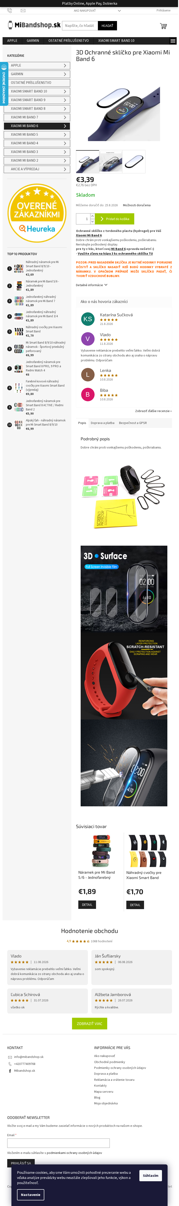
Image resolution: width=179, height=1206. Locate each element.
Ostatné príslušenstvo (31, 82)
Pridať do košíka (117, 219)
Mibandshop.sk (24, 1070)
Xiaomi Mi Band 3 (24, 151)
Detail (87, 905)
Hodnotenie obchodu (89, 930)
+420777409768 (24, 1064)
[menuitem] (12, 41)
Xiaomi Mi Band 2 (24, 160)
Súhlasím (150, 1175)
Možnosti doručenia (137, 205)
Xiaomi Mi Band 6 (24, 126)
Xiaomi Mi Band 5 (24, 134)
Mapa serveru (103, 1091)
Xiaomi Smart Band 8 (28, 108)
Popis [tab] (82, 423)
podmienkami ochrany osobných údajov (74, 1153)
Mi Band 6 (118, 249)
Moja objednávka (106, 1103)
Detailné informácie (89, 285)
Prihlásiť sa (21, 1163)
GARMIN (17, 74)
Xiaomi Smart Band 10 (29, 91)
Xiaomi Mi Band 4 (24, 143)
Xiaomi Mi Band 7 (24, 117)
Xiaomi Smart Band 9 (28, 100)
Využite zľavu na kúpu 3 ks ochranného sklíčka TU (115, 253)
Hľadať (107, 26)
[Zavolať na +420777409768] (14, 10)
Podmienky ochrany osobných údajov (120, 1068)
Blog (97, 1097)
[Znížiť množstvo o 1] (92, 221)
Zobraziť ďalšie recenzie (152, 411)
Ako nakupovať (85, 11)
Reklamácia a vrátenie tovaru (114, 1080)
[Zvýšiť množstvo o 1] (92, 216)
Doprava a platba (106, 1073)
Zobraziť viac (89, 1023)
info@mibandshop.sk (29, 1057)
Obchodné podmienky (109, 1062)
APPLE (16, 65)
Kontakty (100, 1085)
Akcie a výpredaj (25, 169)
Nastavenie (30, 1194)
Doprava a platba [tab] (102, 423)
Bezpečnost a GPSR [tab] (133, 423)
